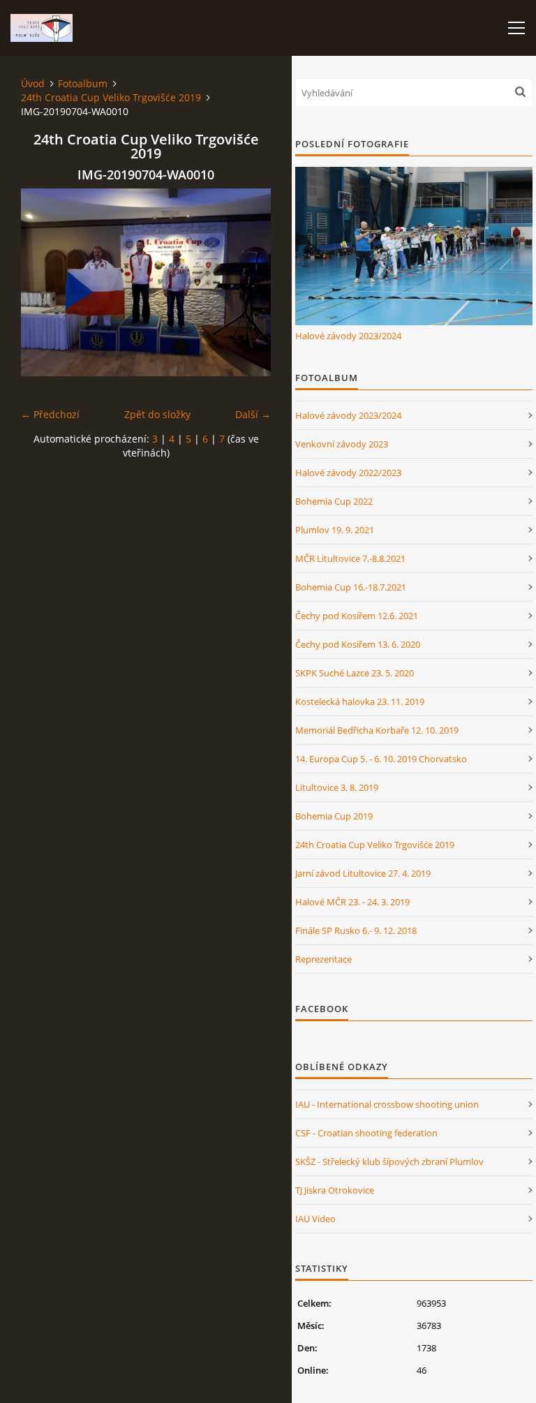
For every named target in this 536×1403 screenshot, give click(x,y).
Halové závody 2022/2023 (348, 472)
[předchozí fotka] (43, 282)
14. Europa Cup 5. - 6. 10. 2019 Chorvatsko (381, 758)
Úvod (33, 83)
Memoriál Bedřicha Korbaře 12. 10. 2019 (377, 730)
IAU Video (315, 1218)
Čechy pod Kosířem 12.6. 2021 (356, 615)
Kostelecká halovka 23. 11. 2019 (359, 701)
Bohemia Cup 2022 (334, 501)
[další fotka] (248, 282)
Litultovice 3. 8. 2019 (336, 787)
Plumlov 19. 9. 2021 (334, 530)
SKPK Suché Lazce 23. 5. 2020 (354, 673)
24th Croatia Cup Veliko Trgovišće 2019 (111, 97)
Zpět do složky (157, 414)
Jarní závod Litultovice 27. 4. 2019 (363, 873)
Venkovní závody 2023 (341, 444)
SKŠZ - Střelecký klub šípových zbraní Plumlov (389, 1161)
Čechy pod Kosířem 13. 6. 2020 (357, 644)
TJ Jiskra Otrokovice (334, 1190)
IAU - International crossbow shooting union (387, 1104)
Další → (253, 414)
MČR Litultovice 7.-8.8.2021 (350, 558)
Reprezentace (323, 959)
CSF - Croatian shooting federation (366, 1133)
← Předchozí (50, 414)
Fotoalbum (82, 83)
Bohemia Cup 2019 (334, 816)
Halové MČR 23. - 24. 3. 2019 (352, 902)
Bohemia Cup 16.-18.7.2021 (350, 587)
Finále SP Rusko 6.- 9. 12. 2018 (356, 930)
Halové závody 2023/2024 (348, 335)
